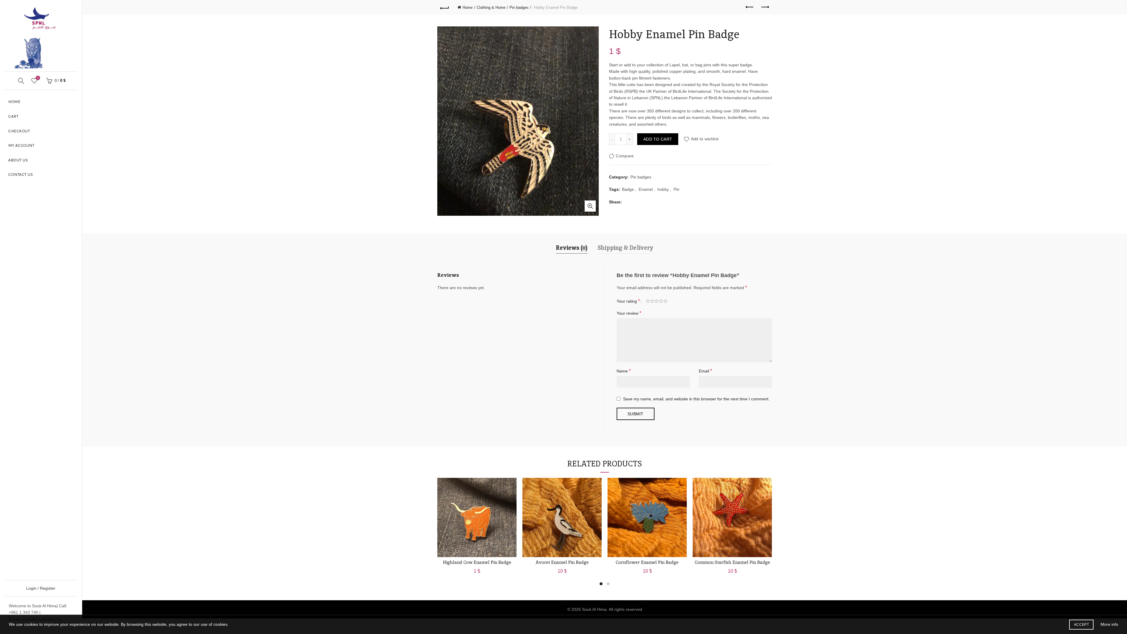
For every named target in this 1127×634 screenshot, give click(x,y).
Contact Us (20, 174)
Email (705, 370)
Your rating (628, 301)
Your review (629, 313)
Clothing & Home (491, 7)
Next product (764, 7)
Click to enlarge (590, 206)
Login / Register (40, 588)
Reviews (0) (572, 248)
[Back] (444, 7)
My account (21, 145)
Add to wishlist (704, 139)
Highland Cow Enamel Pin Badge (477, 562)
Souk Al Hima (594, 609)
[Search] (21, 80)
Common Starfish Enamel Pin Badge (732, 562)
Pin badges (519, 7)
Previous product (750, 7)
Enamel (646, 189)
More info (1109, 624)
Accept (1081, 625)
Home (14, 101)
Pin (676, 189)
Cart (13, 116)
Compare (625, 156)
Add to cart (657, 139)
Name (624, 370)
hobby (663, 189)
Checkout (19, 131)
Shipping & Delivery (625, 248)
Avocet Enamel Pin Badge (562, 562)
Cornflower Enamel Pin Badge (647, 562)
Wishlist (38, 78)
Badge (628, 189)
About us (18, 160)
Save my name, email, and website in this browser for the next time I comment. (696, 399)
